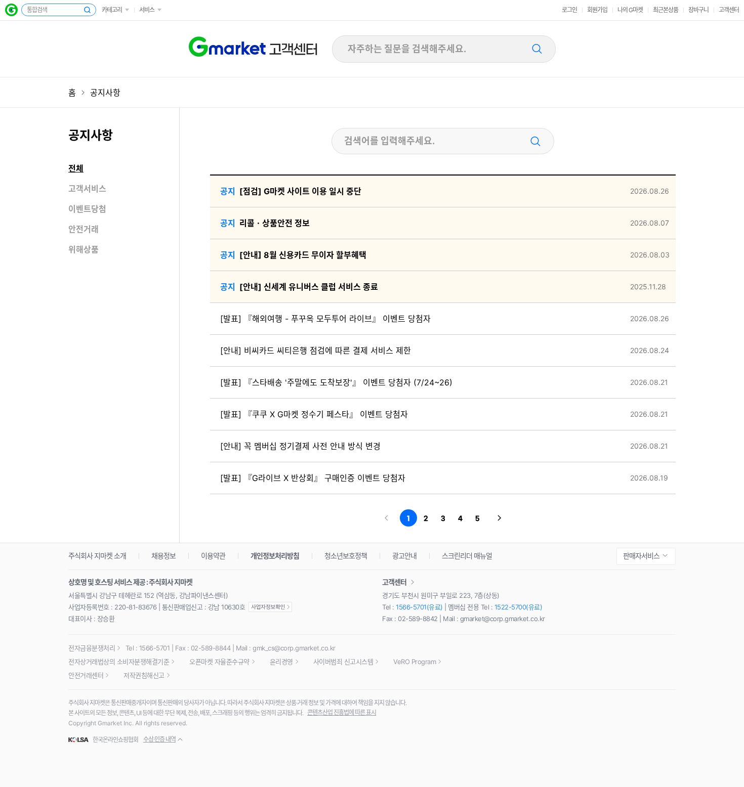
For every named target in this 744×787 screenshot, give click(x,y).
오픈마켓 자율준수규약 (219, 662)
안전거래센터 (85, 675)
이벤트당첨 (87, 209)
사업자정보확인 (270, 607)
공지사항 (105, 93)
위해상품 (83, 249)
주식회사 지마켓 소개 (97, 555)
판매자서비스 (641, 555)
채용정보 (163, 555)
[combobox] (439, 49)
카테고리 (112, 10)
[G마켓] (11, 10)
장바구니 (698, 10)
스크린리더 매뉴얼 (467, 555)
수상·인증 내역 (159, 739)
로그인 (569, 10)
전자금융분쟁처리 (91, 648)
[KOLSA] (80, 740)
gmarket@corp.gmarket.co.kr (502, 619)
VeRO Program (414, 662)
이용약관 (213, 555)
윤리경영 (281, 662)
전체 (76, 168)
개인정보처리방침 (275, 555)
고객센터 (729, 10)
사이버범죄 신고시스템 (343, 662)
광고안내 (404, 555)
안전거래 (83, 229)
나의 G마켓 (630, 10)
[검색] (537, 49)
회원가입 (597, 10)
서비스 (146, 10)
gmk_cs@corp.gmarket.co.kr (294, 648)
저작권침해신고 (143, 675)
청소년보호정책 (345, 555)
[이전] (386, 518)
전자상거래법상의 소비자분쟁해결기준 (118, 662)
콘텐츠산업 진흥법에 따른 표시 (341, 712)
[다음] (499, 518)
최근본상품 (665, 10)
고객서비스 (87, 189)
